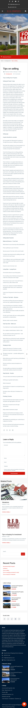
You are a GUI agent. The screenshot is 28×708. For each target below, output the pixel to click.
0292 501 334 (7, 655)
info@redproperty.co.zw (9, 657)
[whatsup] (8, 619)
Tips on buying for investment (12, 534)
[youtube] (15, 1)
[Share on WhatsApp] (10, 430)
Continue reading (5, 512)
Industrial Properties (6, 694)
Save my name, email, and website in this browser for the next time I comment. (14, 470)
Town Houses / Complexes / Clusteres (10, 698)
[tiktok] (12, 1)
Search (4, 551)
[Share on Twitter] (7, 430)
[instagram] (18, 1)
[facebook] (9, 1)
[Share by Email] (13, 430)
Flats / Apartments (6, 690)
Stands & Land (5, 696)
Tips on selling (6, 570)
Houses (3, 692)
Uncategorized (7, 60)
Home (2, 60)
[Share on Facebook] (4, 430)
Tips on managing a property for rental (11, 572)
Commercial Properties (7, 688)
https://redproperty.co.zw (9, 660)
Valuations (5, 502)
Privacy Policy (11, 706)
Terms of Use (5, 706)
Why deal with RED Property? (9, 566)
